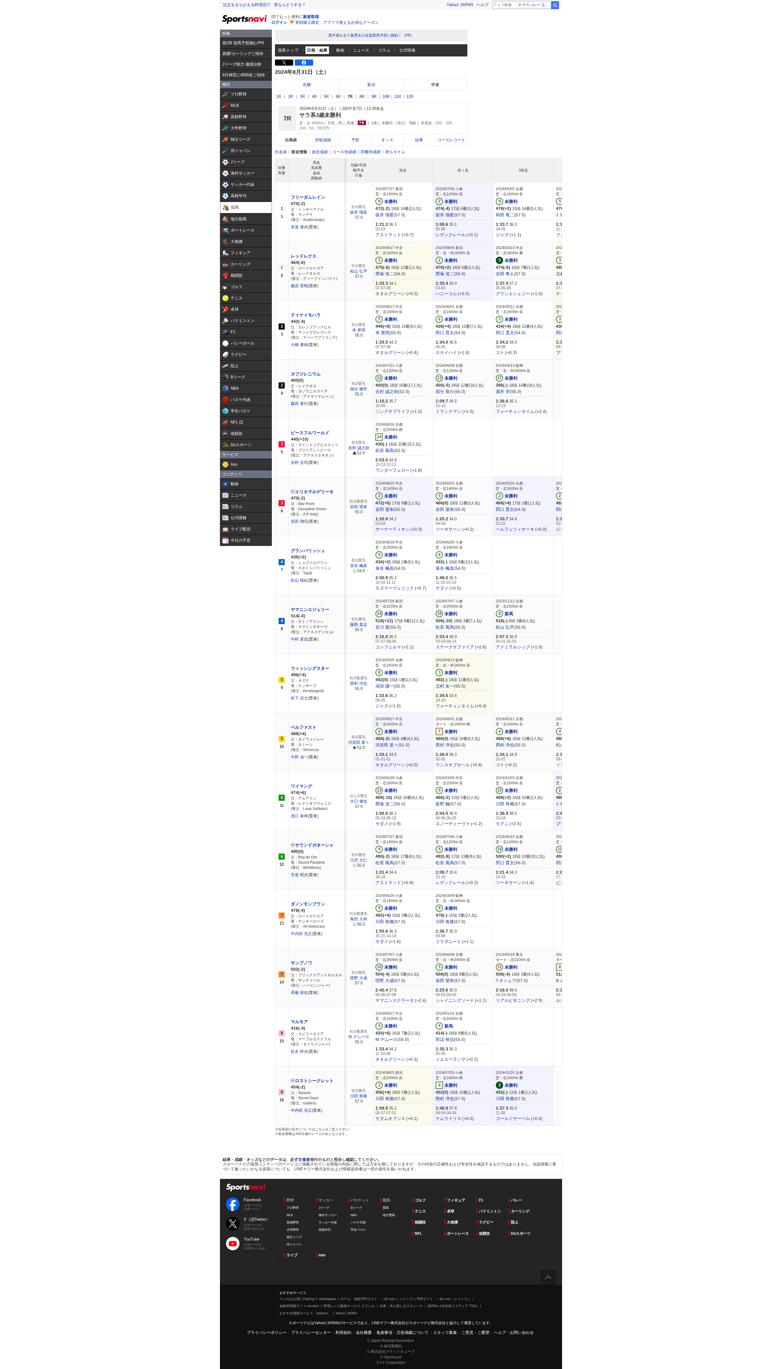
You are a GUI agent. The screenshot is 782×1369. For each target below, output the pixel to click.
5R (326, 96)
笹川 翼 (382, 627)
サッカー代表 (328, 1222)
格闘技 (420, 1222)
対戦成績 (323, 140)
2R (290, 96)
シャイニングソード (455, 1000)
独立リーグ (294, 1237)
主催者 (304, 1159)
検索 (555, 5)
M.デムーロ (359, 1037)
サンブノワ (301, 962)
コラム (384, 50)
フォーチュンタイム (515, 411)
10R (385, 96)
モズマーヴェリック (394, 588)
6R (338, 96)
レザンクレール (451, 234)
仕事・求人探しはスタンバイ (401, 1306)
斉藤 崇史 (299, 992)
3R (302, 96)
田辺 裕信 (445, 1039)
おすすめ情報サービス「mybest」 (305, 1313)
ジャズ (502, 234)
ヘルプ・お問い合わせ (514, 1332)
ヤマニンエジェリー (310, 609)
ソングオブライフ (392, 411)
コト (500, 352)
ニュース (361, 50)
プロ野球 (293, 1207)
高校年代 (325, 1229)
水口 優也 (358, 801)
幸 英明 (358, 330)
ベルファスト (303, 727)
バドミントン (490, 1211)
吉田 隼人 (505, 273)
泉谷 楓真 (358, 565)
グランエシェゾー (513, 293)
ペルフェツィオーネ (515, 529)
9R (373, 96)
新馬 (509, 613)
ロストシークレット (314, 1080)
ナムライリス (448, 1118)
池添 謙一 (384, 686)
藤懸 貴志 (358, 624)
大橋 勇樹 (299, 344)
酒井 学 (503, 391)
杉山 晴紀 (299, 580)
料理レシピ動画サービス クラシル (349, 1306)
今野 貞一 (299, 757)
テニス (420, 1211)
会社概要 (364, 1332)
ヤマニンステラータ (394, 1000)
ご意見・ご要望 (475, 1332)
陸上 (514, 1222)
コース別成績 (344, 152)
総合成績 (320, 152)
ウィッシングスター (310, 668)
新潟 (371, 84)
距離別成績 (371, 152)
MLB (290, 1215)
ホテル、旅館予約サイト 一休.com (368, 1299)
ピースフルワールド (310, 432)
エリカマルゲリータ (314, 491)
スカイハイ (446, 352)
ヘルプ (482, 4)
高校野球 (293, 1222)
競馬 (386, 1207)
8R (362, 96)
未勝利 (390, 201)
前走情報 (299, 152)
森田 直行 (299, 403)
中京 (435, 84)
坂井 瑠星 (358, 212)
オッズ (387, 140)
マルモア (299, 1021)
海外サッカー (328, 1215)
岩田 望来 (358, 506)
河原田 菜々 (358, 742)
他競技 (484, 1233)
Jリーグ (324, 1207)
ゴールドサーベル (513, 1118)
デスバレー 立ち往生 (536, 5)
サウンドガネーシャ (314, 845)
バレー (516, 1200)
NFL (418, 1233)
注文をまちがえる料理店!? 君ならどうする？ (264, 4)
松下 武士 (299, 698)
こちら (320, 1129)
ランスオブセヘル (453, 764)
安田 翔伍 (299, 521)
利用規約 (343, 1332)
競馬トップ (288, 50)
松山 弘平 (358, 271)
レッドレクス (303, 256)
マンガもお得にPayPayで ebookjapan (308, 1299)
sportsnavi (246, 1187)
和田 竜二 (505, 214)
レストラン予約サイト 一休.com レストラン (435, 1299)
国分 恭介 (445, 391)
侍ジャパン (294, 1244)
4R (314, 96)
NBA (354, 1215)
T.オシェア (506, 980)
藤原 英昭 (299, 286)
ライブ (292, 1255)
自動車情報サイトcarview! (299, 1306)
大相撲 (452, 1222)
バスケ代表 (358, 1222)
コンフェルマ (388, 647)
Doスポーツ (521, 1233)
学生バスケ (358, 1229)
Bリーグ (356, 1207)
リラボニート (448, 941)
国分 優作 (358, 389)
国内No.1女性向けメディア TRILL (453, 1306)
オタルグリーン (390, 293)
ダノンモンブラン (308, 903)
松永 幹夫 (299, 1051)
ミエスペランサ (451, 1059)
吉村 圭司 (299, 462)
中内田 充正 (301, 933)
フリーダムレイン (308, 197)
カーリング (520, 1211)
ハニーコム (446, 293)
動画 (340, 50)
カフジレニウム (306, 373)
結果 (419, 140)
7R (350, 96)
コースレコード (451, 140)
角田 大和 (358, 919)
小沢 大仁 (358, 860)
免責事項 (384, 1332)
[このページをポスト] (284, 63)
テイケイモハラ (306, 314)
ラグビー (486, 1222)
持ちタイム (395, 152)
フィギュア (456, 1200)
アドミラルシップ (513, 647)
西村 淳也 (358, 683)
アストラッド (388, 234)
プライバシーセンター (311, 1332)
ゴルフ (420, 1200)
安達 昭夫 (299, 874)
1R (278, 96)
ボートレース (458, 1233)
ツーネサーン (448, 529)
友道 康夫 (299, 227)
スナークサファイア (455, 647)
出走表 (281, 152)
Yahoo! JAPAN (460, 4)
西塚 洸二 (384, 273)
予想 (355, 140)
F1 (481, 1200)
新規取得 (311, 16)
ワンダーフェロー (392, 470)
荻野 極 (443, 803)
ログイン (279, 22)
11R (397, 96)
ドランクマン (448, 411)
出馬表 (291, 140)
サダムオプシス (390, 1118)
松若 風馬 (384, 450)
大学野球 (293, 1229)
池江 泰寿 (299, 816)
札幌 (307, 84)
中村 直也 (299, 639)
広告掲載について (413, 1332)
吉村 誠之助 (386, 391)
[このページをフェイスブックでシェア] (304, 63)
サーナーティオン (392, 529)
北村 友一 (445, 686)
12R (409, 96)
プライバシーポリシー (267, 1332)
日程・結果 (317, 50)
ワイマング (301, 786)
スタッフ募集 (445, 1332)
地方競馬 (389, 1215)
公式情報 (407, 50)
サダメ (442, 588)
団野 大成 (358, 978)
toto (322, 1255)
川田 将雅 (505, 803)
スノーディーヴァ (453, 823)
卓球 (450, 1211)
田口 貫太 (445, 332)
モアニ (502, 823)
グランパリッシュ (308, 550)
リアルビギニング (513, 1000)
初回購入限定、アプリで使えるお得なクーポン (337, 22)
